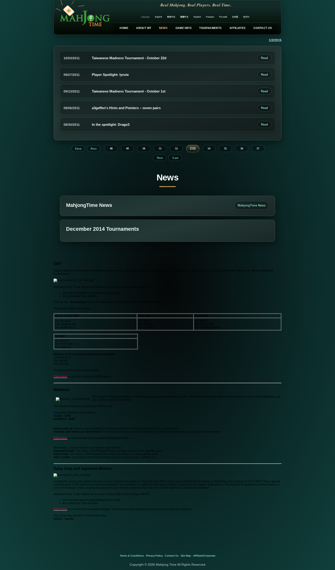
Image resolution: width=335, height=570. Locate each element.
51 (160, 148)
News (163, 28)
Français (210, 16)
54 (209, 148)
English (158, 16)
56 (241, 148)
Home (124, 28)
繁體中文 (184, 16)
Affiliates (237, 28)
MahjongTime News (251, 205)
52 (176, 148)
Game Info (183, 28)
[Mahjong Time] (82, 17)
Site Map (186, 555)
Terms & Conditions (132, 555)
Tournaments (210, 28)
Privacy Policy (154, 555)
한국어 (246, 16)
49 (127, 148)
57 (258, 148)
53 (192, 148)
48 (111, 148)
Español (197, 16)
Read (264, 58)
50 (143, 148)
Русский (223, 16)
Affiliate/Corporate (204, 555)
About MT (143, 28)
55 (225, 148)
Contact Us (262, 28)
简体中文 (171, 16)
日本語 (235, 16)
